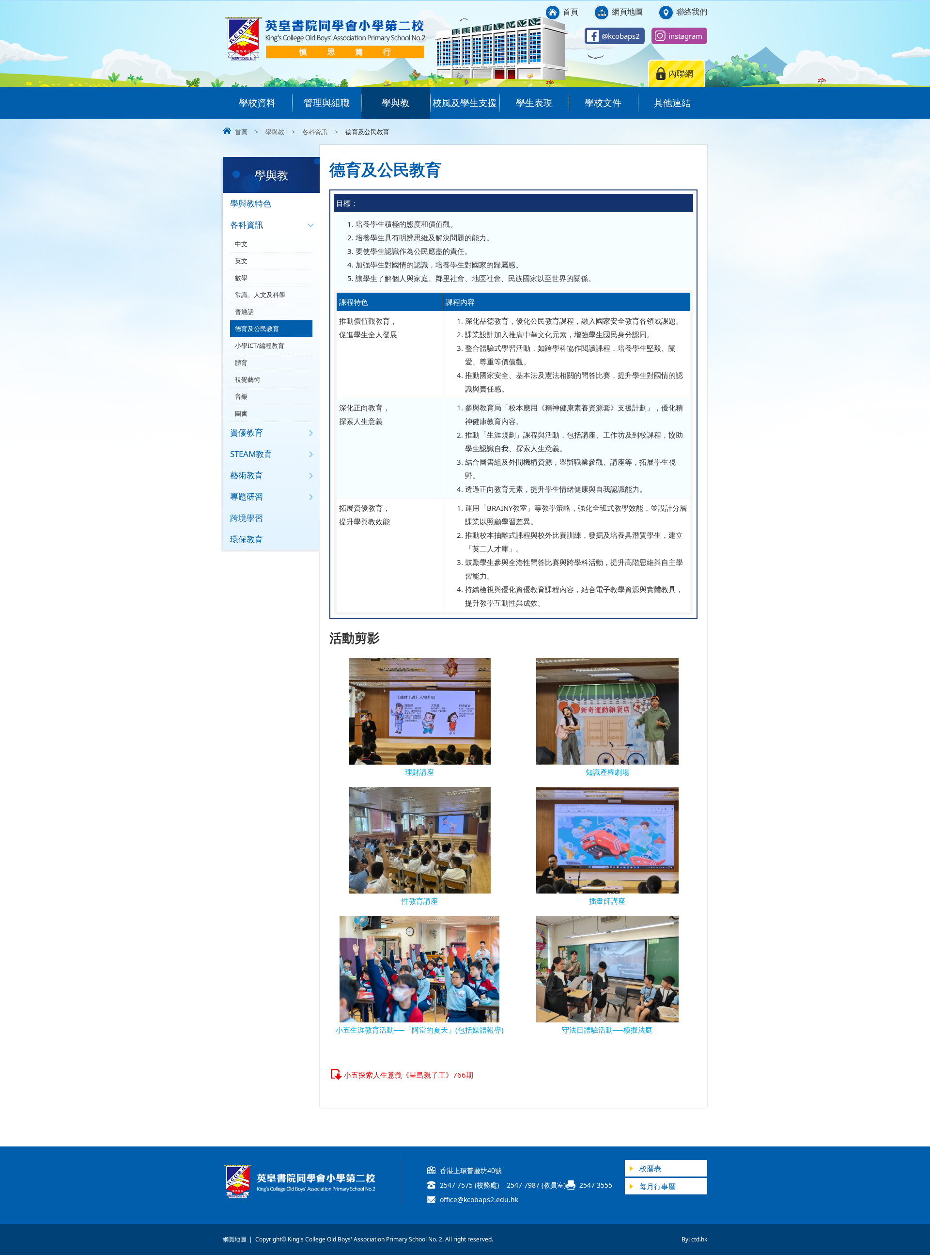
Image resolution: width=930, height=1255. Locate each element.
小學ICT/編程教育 (259, 345)
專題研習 (246, 496)
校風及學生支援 (465, 102)
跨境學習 (246, 517)
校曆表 (650, 1168)
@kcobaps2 (621, 36)
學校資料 (257, 102)
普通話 (244, 311)
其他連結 (672, 102)
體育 (241, 362)
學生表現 (534, 102)
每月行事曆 (657, 1186)
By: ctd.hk (694, 1239)
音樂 (241, 396)
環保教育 (246, 539)
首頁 (570, 11)
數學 (241, 277)
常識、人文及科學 (260, 294)
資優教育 (246, 432)
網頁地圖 (627, 11)
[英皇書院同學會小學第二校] (324, 59)
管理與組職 (327, 102)
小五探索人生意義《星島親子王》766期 (408, 1075)
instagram (685, 36)
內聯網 (680, 73)
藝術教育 (246, 475)
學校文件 (603, 102)
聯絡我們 (691, 11)
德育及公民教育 (257, 328)
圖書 (241, 413)
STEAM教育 (251, 453)
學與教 (395, 102)
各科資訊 (314, 131)
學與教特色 (250, 203)
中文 (241, 243)
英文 (241, 260)
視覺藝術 (247, 379)
